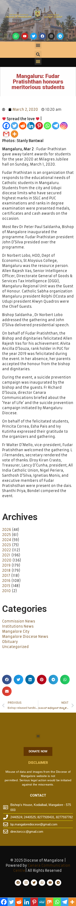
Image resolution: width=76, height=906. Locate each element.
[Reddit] (22, 125)
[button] (38, 45)
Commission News (18, 621)
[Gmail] (6, 134)
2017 (6, 575)
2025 (6, 535)
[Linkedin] (31, 125)
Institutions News (18, 626)
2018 (6, 570)
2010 (6, 591)
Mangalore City (15, 631)
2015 (6, 586)
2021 (6, 555)
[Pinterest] (39, 125)
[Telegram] (60, 36)
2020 (6, 560)
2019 (6, 565)
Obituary (10, 641)
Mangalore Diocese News (25, 636)
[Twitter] (33, 36)
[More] (14, 134)
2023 (6, 545)
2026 (6, 529)
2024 (6, 540)
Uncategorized (15, 647)
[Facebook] (42, 36)
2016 (6, 580)
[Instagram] (51, 36)
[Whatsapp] (15, 36)
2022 (6, 550)
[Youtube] (24, 36)
